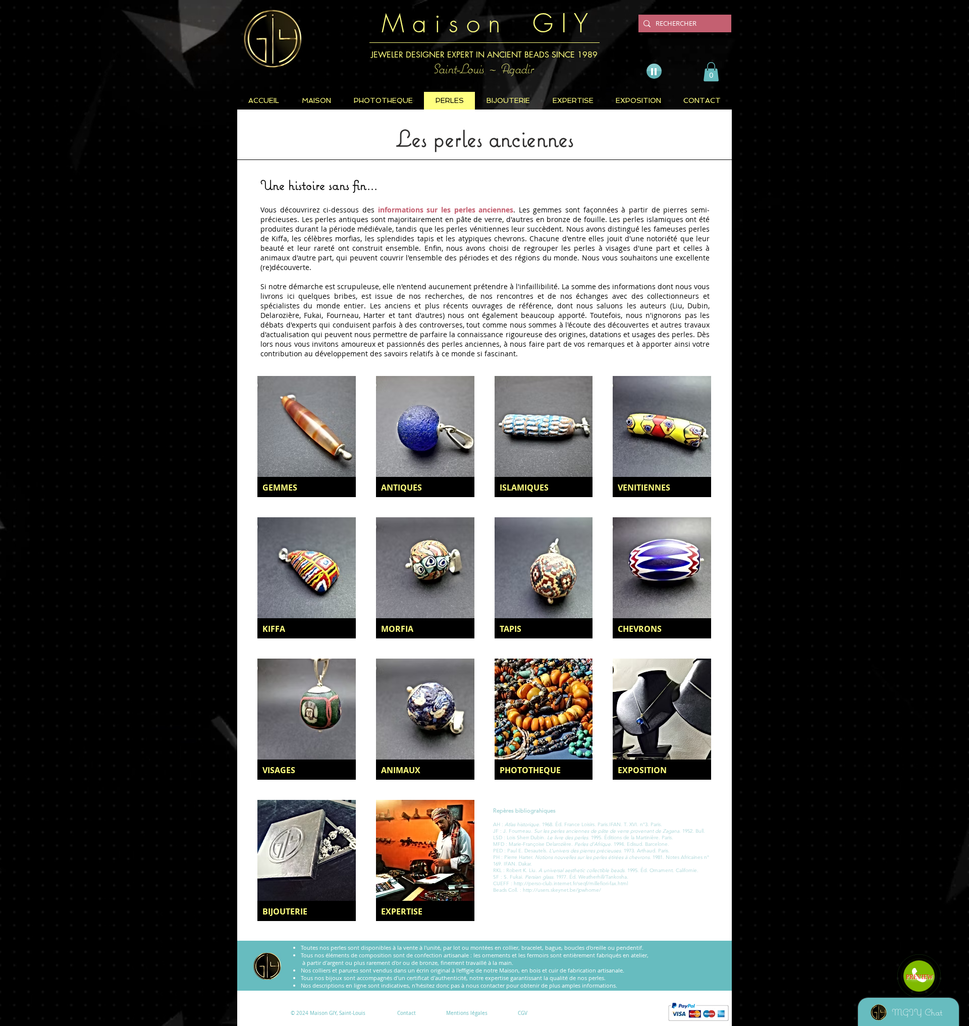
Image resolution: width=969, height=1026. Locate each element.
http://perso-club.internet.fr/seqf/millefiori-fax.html (571, 883)
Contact (406, 1013)
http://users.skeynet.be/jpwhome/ (562, 890)
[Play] (654, 71)
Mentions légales (467, 1013)
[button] (711, 71)
